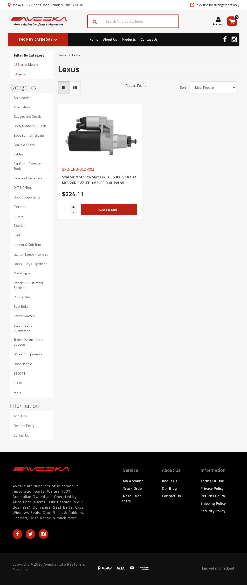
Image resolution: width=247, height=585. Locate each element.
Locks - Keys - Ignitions (30, 263)
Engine (19, 216)
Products (129, 39)
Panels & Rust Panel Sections (28, 285)
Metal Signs (22, 273)
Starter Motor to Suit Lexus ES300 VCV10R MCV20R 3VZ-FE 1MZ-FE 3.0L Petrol (99, 180)
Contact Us (149, 39)
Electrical (20, 206)
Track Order (133, 488)
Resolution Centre (130, 498)
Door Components (27, 197)
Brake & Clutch (24, 144)
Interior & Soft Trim (27, 244)
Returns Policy (24, 425)
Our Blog (169, 488)
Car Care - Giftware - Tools (28, 166)
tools (17, 392)
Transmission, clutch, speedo (28, 342)
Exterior (19, 225)
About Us (110, 39)
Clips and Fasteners (28, 178)
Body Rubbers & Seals (30, 125)
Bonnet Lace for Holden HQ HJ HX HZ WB (40, 566)
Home (93, 39)
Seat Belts (21, 306)
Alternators (22, 107)
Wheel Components (28, 354)
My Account (133, 481)
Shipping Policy (213, 503)
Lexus (22, 74)
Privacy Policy (212, 488)
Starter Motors (28, 64)
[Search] (95, 21)
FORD (18, 383)
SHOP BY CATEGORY (36, 39)
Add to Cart (109, 209)
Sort (183, 87)
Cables (18, 154)
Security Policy (212, 511)
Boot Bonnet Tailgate (29, 135)
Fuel (17, 234)
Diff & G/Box (23, 187)
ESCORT (19, 373)
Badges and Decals (27, 116)
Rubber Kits (22, 297)
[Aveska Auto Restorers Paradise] (38, 21)
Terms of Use (212, 481)
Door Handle (23, 363)
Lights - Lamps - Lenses (31, 254)
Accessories (22, 97)
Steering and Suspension (23, 328)
